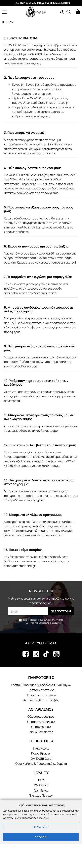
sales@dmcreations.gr (25, 461)
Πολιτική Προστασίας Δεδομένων (31, 818)
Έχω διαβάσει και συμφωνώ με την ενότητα (43, 621)
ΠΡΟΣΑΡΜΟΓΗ (41, 827)
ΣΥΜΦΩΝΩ (41, 837)
